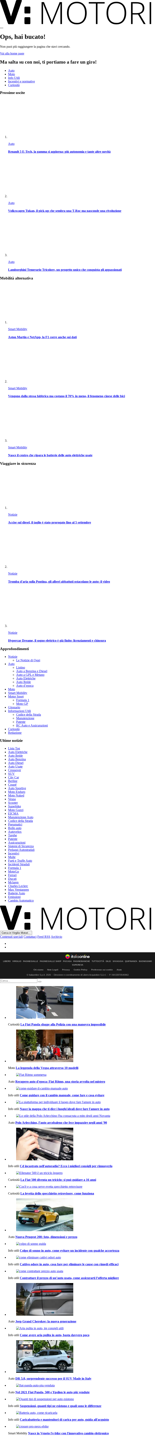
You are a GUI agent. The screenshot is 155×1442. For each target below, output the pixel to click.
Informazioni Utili (19, 711)
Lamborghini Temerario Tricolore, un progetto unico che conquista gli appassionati (65, 269)
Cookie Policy (80, 970)
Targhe (12, 835)
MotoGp (13, 871)
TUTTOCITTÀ (98, 961)
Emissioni (14, 897)
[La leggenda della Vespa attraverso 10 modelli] (81, 1046)
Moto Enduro (16, 792)
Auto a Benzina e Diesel (31, 671)
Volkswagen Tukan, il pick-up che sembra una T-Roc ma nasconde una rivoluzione (64, 210)
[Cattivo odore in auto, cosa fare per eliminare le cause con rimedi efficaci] (81, 1257)
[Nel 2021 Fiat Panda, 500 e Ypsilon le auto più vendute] (81, 1385)
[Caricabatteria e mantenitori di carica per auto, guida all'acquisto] (81, 1413)
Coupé (12, 784)
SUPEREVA (77, 965)
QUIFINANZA (131, 961)
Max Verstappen (18, 889)
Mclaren (13, 882)
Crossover (14, 770)
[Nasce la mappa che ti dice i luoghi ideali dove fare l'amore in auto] (81, 1102)
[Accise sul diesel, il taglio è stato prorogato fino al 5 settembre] (81, 490)
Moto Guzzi (15, 810)
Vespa (12, 799)
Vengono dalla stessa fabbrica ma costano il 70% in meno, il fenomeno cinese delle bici (66, 396)
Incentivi (13, 853)
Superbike (14, 806)
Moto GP (22, 703)
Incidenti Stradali (19, 864)
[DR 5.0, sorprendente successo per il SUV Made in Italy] (81, 1357)
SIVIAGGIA (118, 961)
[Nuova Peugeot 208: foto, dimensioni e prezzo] (81, 1215)
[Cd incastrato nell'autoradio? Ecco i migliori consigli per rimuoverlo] (81, 1144)
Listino (20, 667)
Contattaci (30, 936)
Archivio (56, 936)
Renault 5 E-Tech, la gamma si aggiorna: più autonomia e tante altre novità (59, 151)
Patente (20, 722)
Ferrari (12, 875)
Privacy (66, 970)
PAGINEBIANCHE (81, 961)
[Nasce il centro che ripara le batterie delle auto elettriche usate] (81, 422)
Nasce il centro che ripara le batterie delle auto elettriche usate (50, 455)
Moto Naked (16, 795)
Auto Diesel (15, 763)
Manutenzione (25, 718)
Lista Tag (14, 748)
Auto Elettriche (26, 678)
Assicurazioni (16, 842)
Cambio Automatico (21, 900)
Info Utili (14, 77)
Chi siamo (38, 970)
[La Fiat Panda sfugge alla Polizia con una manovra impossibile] (81, 1002)
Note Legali (52, 970)
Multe (12, 857)
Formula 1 (22, 700)
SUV (11, 773)
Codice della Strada (28, 714)
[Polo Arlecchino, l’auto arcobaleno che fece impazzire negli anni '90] (81, 1116)
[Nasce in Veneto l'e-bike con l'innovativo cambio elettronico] (81, 1426)
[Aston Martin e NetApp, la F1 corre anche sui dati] (81, 304)
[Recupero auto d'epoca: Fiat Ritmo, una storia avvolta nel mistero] (81, 1075)
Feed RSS (43, 936)
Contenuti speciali (11, 936)
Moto (11, 74)
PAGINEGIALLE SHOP (50, 961)
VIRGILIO (16, 961)
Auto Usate (15, 766)
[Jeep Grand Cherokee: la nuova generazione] (81, 1299)
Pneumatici (15, 824)
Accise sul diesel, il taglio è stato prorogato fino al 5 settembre (49, 522)
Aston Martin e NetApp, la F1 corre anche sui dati (42, 337)
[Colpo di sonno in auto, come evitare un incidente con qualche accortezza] (81, 1244)
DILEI (108, 961)
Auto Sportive (17, 788)
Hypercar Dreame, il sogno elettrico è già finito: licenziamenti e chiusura (57, 640)
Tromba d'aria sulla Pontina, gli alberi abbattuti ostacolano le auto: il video (59, 581)
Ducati (12, 878)
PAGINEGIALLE (30, 961)
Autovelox (15, 831)
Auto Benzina (17, 759)
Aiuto (119, 970)
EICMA (13, 813)
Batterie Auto (16, 893)
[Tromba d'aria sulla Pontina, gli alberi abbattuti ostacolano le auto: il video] (81, 549)
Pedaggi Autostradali (21, 849)
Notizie (12, 514)
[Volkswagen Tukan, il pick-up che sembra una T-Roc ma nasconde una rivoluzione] (81, 178)
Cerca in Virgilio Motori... (16, 932)
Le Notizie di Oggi (28, 660)
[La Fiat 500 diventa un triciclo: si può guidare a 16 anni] (81, 1173)
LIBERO (7, 961)
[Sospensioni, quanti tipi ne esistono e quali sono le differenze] (81, 1399)
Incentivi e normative (21, 81)
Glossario (14, 707)
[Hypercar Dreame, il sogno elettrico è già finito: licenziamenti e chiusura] (81, 608)
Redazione (15, 732)
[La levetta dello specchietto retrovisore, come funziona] (81, 1186)
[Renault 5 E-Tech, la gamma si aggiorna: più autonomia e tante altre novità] (81, 119)
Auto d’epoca (25, 685)
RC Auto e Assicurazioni (32, 725)
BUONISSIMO (145, 961)
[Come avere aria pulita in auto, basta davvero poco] (81, 1328)
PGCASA (67, 961)
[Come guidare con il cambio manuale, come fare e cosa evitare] (81, 1088)
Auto (11, 70)
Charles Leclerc (18, 886)
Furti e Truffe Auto (20, 860)
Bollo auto (14, 828)
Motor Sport (16, 696)
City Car (13, 777)
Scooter (13, 802)
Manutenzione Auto (20, 817)
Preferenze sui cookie (102, 970)
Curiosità (14, 85)
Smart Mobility (17, 329)
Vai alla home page (12, 53)
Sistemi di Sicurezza (21, 846)
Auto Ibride (23, 682)
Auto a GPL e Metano (30, 674)
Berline (12, 781)
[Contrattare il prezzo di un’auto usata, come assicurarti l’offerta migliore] (81, 1271)
